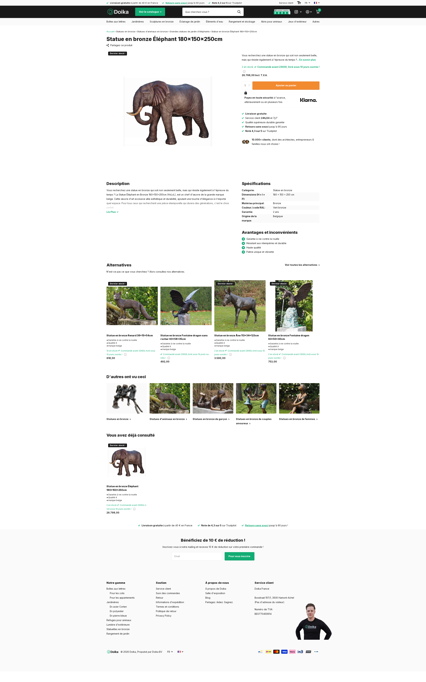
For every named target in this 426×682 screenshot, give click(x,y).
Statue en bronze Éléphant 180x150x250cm (122, 488)
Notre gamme (115, 582)
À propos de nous (217, 582)
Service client (286, 2)
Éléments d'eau (214, 21)
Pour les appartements (122, 597)
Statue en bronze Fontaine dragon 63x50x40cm (288, 337)
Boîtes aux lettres (115, 21)
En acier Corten (118, 606)
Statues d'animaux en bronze (152, 31)
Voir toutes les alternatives (301, 264)
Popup (244, 71)
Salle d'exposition (215, 593)
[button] (250, 83)
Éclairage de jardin (190, 21)
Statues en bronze (125, 31)
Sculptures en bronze (162, 21)
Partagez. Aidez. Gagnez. (219, 602)
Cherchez (239, 12)
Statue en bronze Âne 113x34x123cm (236, 335)
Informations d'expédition (170, 602)
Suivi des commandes (168, 593)
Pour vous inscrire (239, 556)
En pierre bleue (118, 615)
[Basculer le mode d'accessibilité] (299, 3)
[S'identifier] (309, 12)
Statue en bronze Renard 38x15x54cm (129, 335)
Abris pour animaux (271, 21)
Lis (111, 211)
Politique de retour (166, 611)
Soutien (161, 582)
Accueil (110, 31)
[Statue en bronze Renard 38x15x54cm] (132, 306)
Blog (207, 597)
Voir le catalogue (149, 11)
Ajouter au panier (286, 85)
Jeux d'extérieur (297, 21)
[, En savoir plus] (298, 12)
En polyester (117, 611)
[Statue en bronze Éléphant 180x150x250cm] (126, 462)
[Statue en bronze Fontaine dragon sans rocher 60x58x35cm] (186, 306)
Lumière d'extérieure (118, 624)
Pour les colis (117, 593)
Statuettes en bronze (118, 629)
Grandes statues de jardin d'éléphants (190, 31)
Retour (159, 597)
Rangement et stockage (242, 21)
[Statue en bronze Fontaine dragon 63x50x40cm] (294, 306)
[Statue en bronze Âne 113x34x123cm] (240, 306)
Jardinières (137, 21)
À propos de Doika (215, 588)
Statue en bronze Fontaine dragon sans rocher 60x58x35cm (184, 337)
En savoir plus (307, 59)
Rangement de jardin (117, 633)
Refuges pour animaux (118, 620)
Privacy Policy (163, 615)
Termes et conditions (167, 606)
